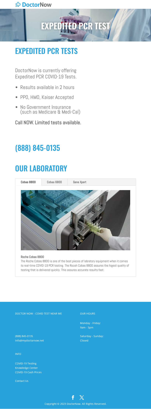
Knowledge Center (26, 368)
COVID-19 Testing (25, 363)
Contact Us (21, 381)
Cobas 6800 (54, 182)
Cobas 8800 (28, 182)
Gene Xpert (79, 182)
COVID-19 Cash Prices (28, 372)
